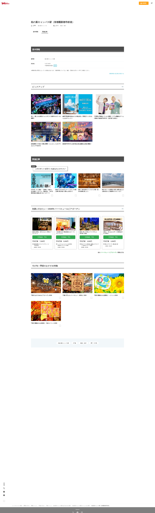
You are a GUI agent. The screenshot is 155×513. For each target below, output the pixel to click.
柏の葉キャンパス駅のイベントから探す (81, 505)
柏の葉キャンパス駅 (64, 343)
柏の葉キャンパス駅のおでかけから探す (62, 505)
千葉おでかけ (41, 505)
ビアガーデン (113, 252)
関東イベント (34, 505)
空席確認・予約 (42, 237)
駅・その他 (94, 343)
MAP (55, 65)
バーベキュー (104, 252)
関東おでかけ (27, 505)
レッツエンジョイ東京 (17, 505)
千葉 (75, 343)
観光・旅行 (83, 343)
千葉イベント (49, 505)
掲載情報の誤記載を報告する (116, 73)
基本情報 (36, 49)
